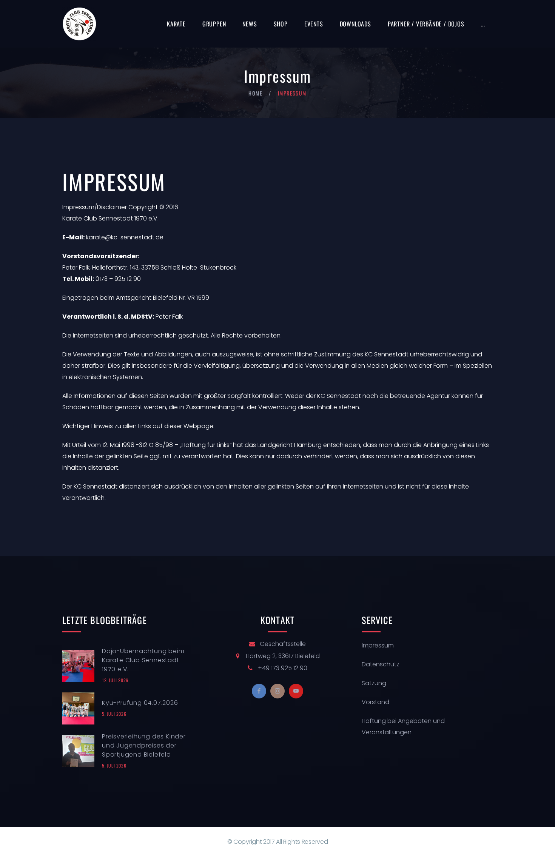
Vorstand (375, 702)
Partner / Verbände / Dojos (426, 23)
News (249, 23)
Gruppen (214, 23)
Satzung (374, 683)
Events (313, 23)
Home (255, 93)
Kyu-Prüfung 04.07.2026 (140, 702)
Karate (176, 23)
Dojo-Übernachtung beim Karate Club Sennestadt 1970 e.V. (143, 660)
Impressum (378, 645)
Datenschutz (380, 664)
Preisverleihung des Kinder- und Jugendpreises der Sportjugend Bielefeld (145, 745)
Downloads (355, 23)
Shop (281, 23)
